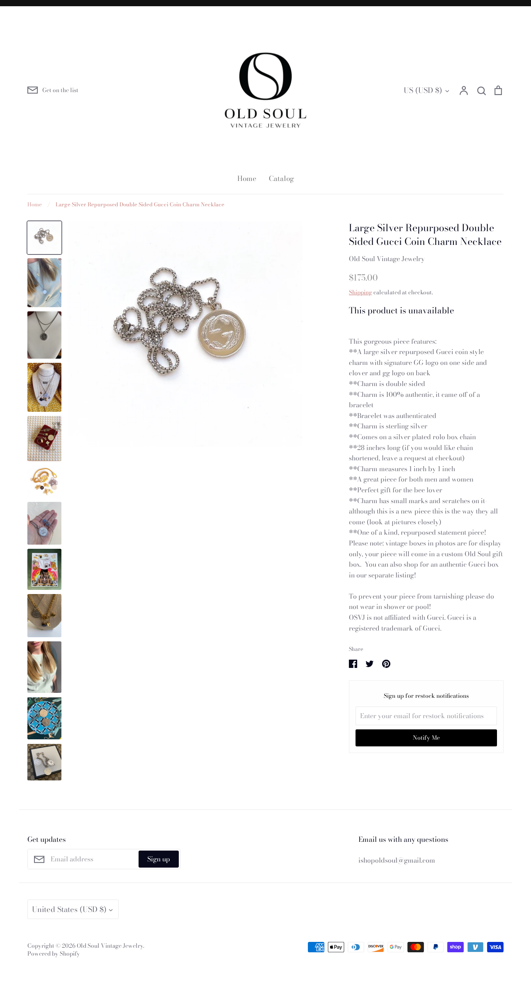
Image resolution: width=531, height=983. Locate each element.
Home (246, 178)
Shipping (360, 292)
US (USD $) (423, 90)
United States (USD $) (69, 909)
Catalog (281, 178)
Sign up (158, 859)
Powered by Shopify (53, 953)
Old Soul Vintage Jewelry (387, 259)
